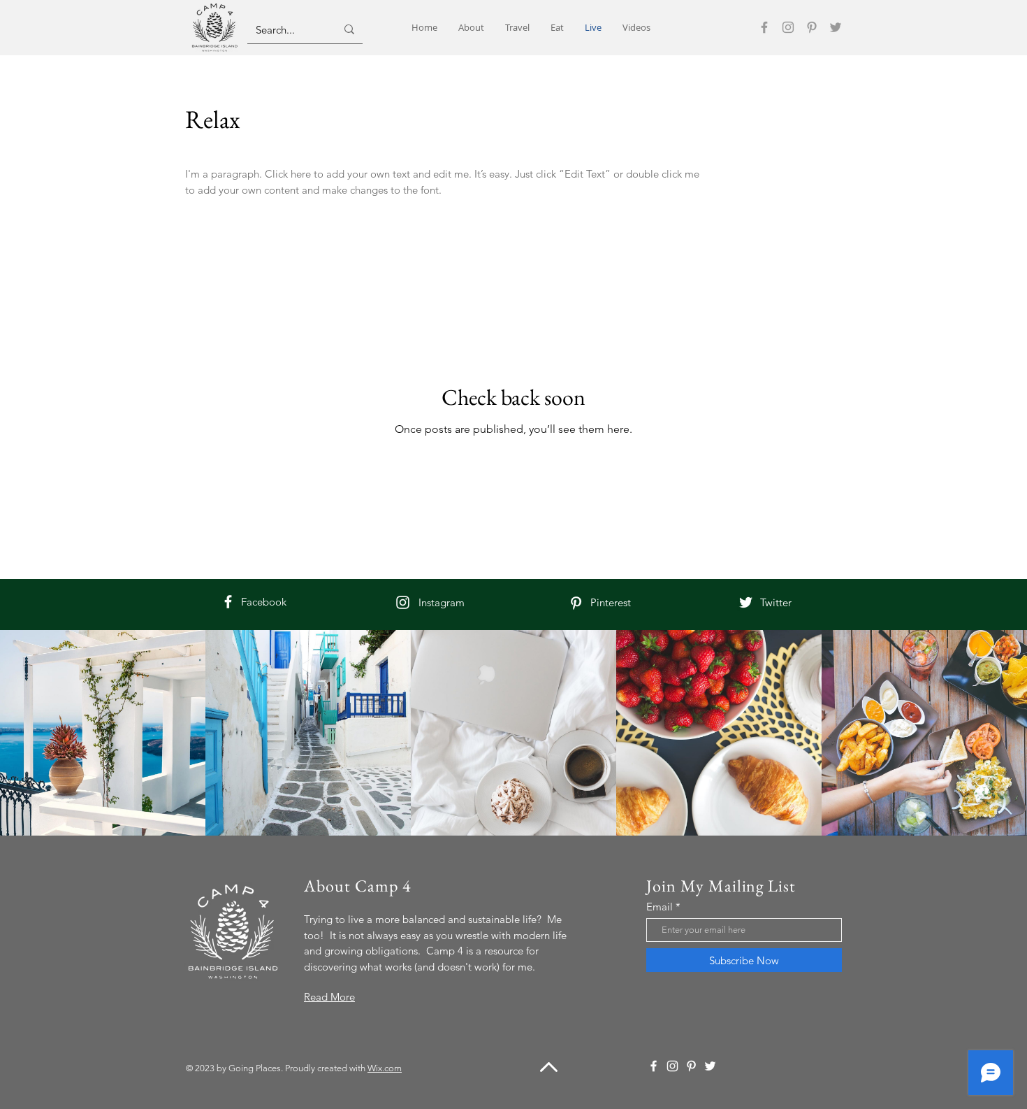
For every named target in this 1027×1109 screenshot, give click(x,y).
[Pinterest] (812, 27)
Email (659, 906)
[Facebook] (764, 27)
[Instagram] (788, 27)
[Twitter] (835, 27)
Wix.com (384, 1068)
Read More (329, 996)
